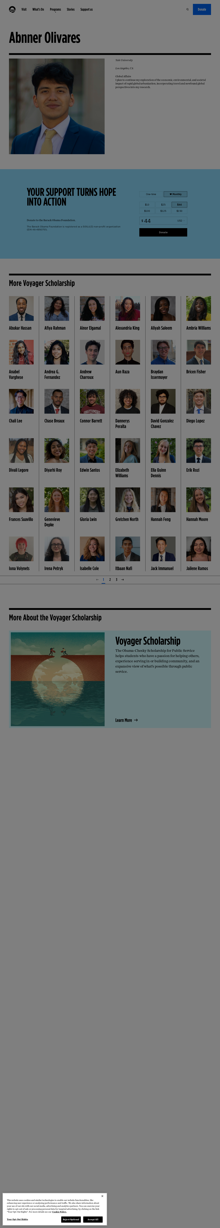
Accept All (93, 1219)
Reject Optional (71, 1219)
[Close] (102, 1196)
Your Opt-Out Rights (17, 1219)
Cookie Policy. (59, 1212)
